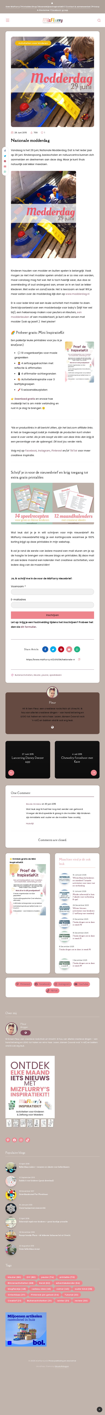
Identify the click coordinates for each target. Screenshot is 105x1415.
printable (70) (67, 1277)
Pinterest (56, 450)
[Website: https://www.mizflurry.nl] (52, 727)
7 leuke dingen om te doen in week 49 (84, 964)
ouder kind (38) (83, 1289)
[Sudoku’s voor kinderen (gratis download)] (10, 1181)
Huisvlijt (30, 823)
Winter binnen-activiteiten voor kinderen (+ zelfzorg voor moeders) (84, 911)
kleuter (37, 675)
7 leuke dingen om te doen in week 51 (84, 937)
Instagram (44, 450)
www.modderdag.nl (77, 294)
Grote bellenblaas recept (29, 1249)
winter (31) (63, 1300)
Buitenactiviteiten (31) (39, 1300)
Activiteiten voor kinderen (33, 43)
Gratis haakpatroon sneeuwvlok (32, 1208)
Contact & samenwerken (78, 6)
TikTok (73, 450)
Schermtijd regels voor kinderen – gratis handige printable (43, 1221)
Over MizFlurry (13, 6)
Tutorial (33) (71, 1294)
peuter (45, 675)
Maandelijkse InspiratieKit (51, 6)
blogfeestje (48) (17, 1289)
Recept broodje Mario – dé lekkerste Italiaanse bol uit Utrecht (44, 1235)
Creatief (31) (14, 1300)
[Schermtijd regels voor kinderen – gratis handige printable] (10, 1222)
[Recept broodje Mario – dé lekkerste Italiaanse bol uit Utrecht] (10, 1235)
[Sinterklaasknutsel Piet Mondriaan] (10, 1194)
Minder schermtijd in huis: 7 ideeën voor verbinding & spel (84, 897)
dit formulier (28, 627)
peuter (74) (47, 1277)
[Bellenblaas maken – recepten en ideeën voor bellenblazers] (10, 1167)
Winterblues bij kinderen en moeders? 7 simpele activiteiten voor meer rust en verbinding (84, 882)
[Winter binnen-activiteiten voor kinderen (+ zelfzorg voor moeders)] (64, 908)
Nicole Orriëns (33, 804)
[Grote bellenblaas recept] (10, 1249)
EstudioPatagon (62, 1366)
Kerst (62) (44, 1283)
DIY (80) (31, 1277)
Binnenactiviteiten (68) (20, 1283)
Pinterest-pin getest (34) (45, 1294)
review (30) (81, 1300)
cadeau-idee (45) (41, 1289)
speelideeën (56, 675)
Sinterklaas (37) (16, 1294)
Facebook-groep (59, 10)
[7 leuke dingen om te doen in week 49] (64, 963)
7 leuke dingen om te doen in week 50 (75, 949)
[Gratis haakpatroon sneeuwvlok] (10, 1208)
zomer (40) (62, 1289)
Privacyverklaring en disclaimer (63, 1361)
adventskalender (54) (68, 1283)
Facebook (31, 450)
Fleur (52, 702)
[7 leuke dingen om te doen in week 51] (64, 936)
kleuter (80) (14, 1277)
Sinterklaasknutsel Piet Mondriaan (33, 1194)
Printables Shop (29, 6)
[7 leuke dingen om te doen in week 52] (64, 922)
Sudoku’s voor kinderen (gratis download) (36, 1180)
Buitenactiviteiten (24, 675)
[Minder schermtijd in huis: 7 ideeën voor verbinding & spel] (64, 895)
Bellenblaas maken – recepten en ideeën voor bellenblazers (44, 1167)
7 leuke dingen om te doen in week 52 (84, 923)
